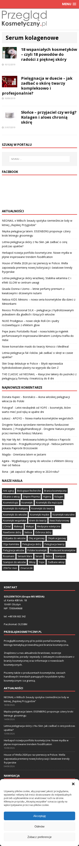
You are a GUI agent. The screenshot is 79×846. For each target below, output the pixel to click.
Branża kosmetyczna (55, 490)
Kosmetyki (27, 502)
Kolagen (58, 496)
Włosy (32, 562)
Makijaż (30, 526)
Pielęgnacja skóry (31, 544)
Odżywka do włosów (14, 538)
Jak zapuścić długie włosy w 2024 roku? (35, 471)
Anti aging (8, 490)
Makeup (18, 526)
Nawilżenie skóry (12, 532)
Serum (38, 556)
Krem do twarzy (37, 520)
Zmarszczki (26, 568)
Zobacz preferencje (39, 837)
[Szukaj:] (39, 159)
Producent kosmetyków (62, 550)
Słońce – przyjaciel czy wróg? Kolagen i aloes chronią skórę (49, 117)
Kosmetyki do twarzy (42, 508)
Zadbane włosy (56, 562)
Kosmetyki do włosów (15, 514)
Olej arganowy (36, 538)
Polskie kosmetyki (37, 550)
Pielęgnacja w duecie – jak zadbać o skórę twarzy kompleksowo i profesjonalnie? (37, 86)
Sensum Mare (25, 556)
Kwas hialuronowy (59, 520)
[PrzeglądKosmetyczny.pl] (24, 27)
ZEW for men (10, 568)
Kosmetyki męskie (39, 514)
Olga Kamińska (11, 544)
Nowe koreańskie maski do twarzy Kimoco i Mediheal (35, 346)
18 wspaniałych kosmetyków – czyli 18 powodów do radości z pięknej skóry (49, 54)
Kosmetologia (10, 502)
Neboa (28, 532)
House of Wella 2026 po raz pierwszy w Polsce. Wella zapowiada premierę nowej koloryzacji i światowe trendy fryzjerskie (37, 267)
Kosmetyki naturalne (64, 514)
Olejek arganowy (57, 538)
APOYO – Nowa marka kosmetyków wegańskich (43, 418)
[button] (73, 784)
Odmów (39, 826)
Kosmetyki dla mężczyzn (49, 502)
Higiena (47, 496)
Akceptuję (39, 816)
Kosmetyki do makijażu (15, 508)
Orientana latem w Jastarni (29, 454)
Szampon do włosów (14, 562)
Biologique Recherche (29, 490)
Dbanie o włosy (11, 496)
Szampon (60, 556)
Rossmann (8, 556)
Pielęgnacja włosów (13, 550)
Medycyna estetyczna (48, 526)
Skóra (49, 556)
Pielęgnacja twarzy (54, 544)
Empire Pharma (31, 496)
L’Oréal (7, 526)
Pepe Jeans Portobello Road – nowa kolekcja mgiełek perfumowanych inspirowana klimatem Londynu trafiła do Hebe (38, 336)
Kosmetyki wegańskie (14, 520)
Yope (41, 562)
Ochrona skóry (43, 532)
